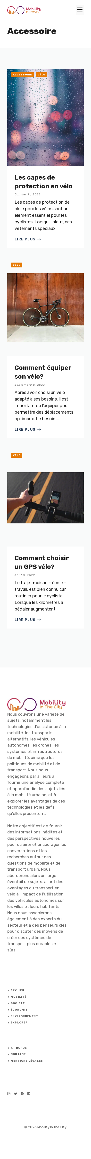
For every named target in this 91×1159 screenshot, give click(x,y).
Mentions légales (27, 1060)
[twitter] (15, 1093)
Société (18, 1003)
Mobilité (18, 996)
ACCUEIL (18, 990)
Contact (18, 1054)
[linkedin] (29, 1093)
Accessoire (22, 74)
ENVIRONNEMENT (24, 1016)
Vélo (41, 74)
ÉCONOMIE (19, 1009)
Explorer (19, 1022)
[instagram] (8, 1093)
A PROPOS (19, 1047)
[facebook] (22, 1093)
